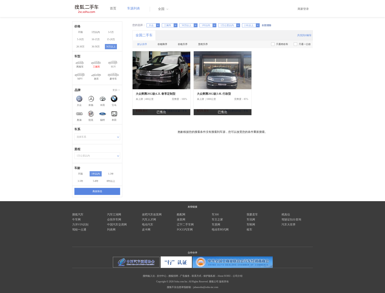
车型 (77, 56)
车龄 (77, 168)
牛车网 (76, 219)
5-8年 (95, 181)
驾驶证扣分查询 (291, 219)
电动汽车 (147, 224)
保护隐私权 (209, 276)
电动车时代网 (220, 229)
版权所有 (224, 281)
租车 (249, 229)
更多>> (116, 90)
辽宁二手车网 (185, 224)
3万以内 (95, 32)
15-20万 (111, 39)
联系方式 (196, 276)
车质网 (216, 224)
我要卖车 (252, 214)
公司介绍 (237, 276)
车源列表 (133, 8)
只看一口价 (305, 44)
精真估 (286, 214)
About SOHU (224, 276)
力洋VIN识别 (80, 224)
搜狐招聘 (173, 276)
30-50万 (96, 46)
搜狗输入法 (149, 276)
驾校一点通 (79, 229)
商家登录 (303, 8)
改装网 (181, 219)
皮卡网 (146, 229)
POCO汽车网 (185, 229)
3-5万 (111, 32)
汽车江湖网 (114, 214)
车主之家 (217, 219)
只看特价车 (282, 44)
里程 (77, 149)
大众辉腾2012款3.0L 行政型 (214, 93)
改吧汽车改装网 (152, 214)
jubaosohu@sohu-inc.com (205, 287)
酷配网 (181, 214)
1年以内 (95, 173)
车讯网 (251, 219)
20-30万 (80, 46)
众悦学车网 (114, 219)
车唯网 (251, 224)
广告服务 (185, 276)
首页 (113, 8)
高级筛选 (97, 191)
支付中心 (161, 276)
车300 (215, 214)
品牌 (78, 90)
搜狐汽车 (77, 214)
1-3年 (111, 173)
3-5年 (80, 181)
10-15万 (96, 39)
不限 (80, 32)
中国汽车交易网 (117, 224)
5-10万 (80, 39)
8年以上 (111, 181)
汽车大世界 (289, 224)
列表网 (111, 229)
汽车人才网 (149, 219)
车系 (77, 129)
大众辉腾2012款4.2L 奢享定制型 (155, 93)
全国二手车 (144, 35)
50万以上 (111, 46)
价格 (77, 26)
